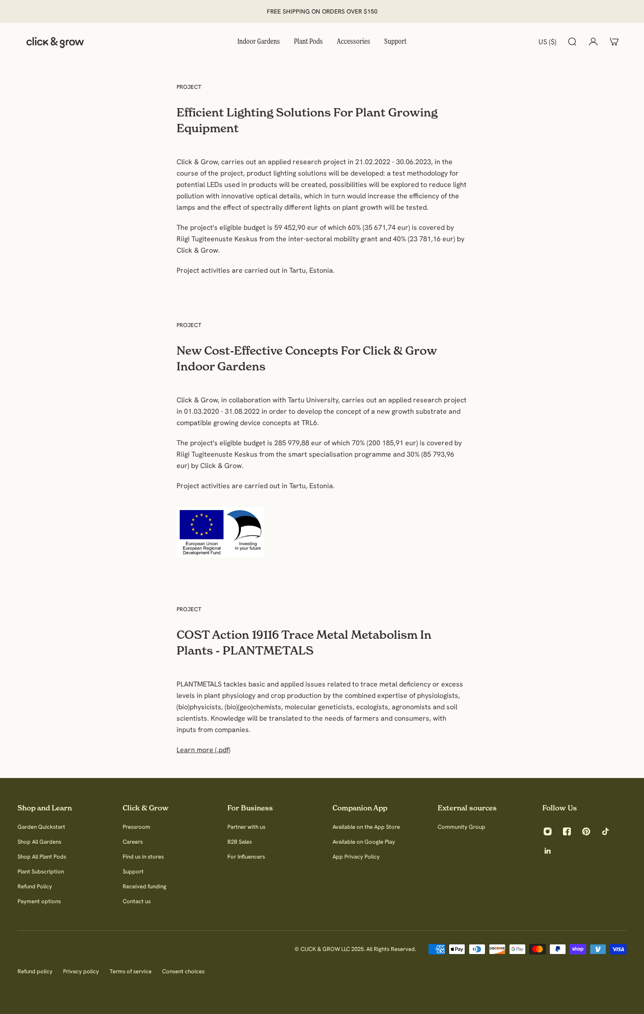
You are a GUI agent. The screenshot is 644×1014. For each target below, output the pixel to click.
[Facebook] (567, 831)
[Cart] (614, 41)
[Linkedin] (547, 850)
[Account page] (593, 41)
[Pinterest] (586, 831)
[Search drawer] (572, 41)
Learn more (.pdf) (203, 749)
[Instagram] (547, 831)
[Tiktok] (605, 831)
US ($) (547, 41)
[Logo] (55, 41)
